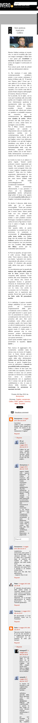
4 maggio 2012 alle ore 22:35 (24, 652)
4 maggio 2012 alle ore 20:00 (21, 419)
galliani (21, 401)
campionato (26, 399)
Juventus (27, 401)
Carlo (16, 628)
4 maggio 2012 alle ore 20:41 (22, 612)
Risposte (19, 438)
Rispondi (17, 434)
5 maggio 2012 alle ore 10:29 (24, 467)
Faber (16, 584)
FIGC (16, 401)
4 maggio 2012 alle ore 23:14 (24, 445)
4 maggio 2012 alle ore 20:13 (21, 548)
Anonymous (20, 396)
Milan (16, 403)
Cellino (11, 401)
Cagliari (18, 399)
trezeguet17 (23, 650)
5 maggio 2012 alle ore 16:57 (24, 679)
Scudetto (22, 403)
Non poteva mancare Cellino (19, 30)
